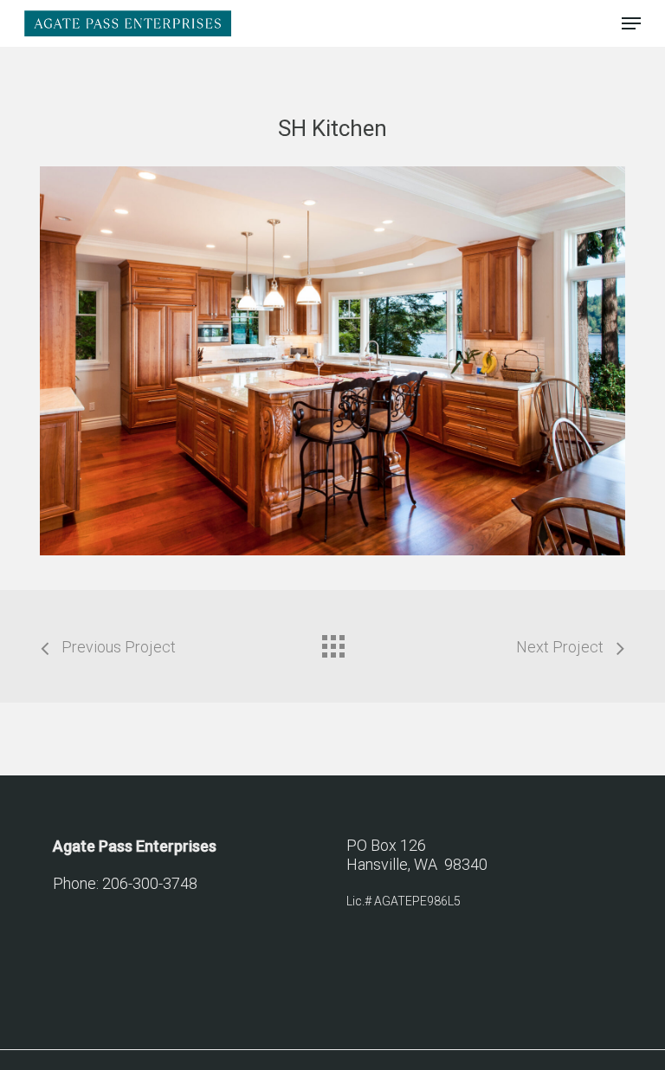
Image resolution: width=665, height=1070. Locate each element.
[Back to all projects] (332, 642)
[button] (631, 23)
